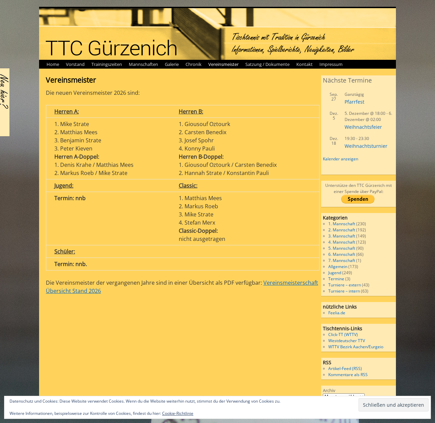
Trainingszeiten (106, 64)
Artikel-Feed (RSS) (345, 368)
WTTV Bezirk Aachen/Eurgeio (355, 347)
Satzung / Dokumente (267, 64)
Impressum (331, 64)
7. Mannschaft (341, 260)
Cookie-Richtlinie (177, 413)
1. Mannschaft (341, 224)
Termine (336, 279)
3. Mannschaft (341, 236)
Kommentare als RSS (348, 374)
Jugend (334, 273)
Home (53, 64)
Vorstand (75, 64)
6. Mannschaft (341, 254)
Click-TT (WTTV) (343, 334)
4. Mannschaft (341, 242)
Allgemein (337, 266)
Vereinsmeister (223, 64)
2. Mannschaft (341, 230)
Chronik (194, 64)
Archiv (329, 390)
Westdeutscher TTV (346, 340)
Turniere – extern (344, 285)
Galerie (172, 64)
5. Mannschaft (341, 248)
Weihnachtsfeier (363, 127)
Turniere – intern (344, 291)
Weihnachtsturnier (366, 146)
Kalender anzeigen (340, 159)
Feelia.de (336, 313)
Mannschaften (143, 64)
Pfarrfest (354, 102)
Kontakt (304, 64)
